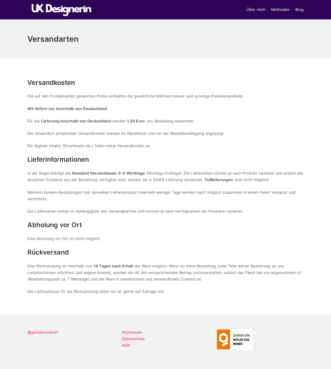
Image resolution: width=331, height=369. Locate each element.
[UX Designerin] (61, 9)
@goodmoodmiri (42, 332)
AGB (126, 345)
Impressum (132, 332)
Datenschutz (133, 338)
